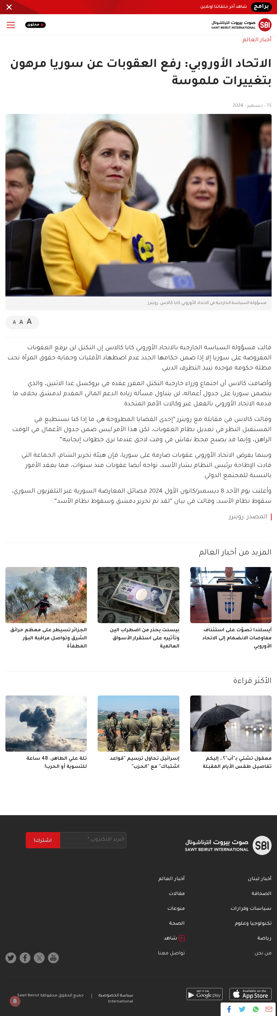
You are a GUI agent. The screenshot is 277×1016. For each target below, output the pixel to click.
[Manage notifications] (14, 1001)
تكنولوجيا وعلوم (253, 924)
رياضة (264, 939)
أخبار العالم (257, 40)
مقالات (177, 894)
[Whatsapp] (255, 1009)
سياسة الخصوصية (116, 996)
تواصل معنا (171, 953)
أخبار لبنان (260, 879)
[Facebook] (229, 1009)
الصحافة (262, 894)
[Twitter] (242, 1009)
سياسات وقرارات (251, 909)
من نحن (263, 953)
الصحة (177, 924)
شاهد (171, 939)
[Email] (269, 1009)
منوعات (176, 909)
